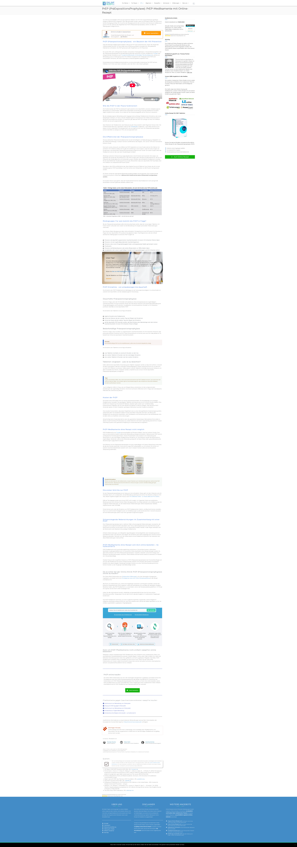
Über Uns (189, 72)
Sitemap (106, 832)
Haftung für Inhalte (109, 829)
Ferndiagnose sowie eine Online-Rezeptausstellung (136, 578)
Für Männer (125, 3)
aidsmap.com (130, 790)
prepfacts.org (140, 779)
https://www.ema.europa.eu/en (133, 722)
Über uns (184, 3)
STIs (141, 3)
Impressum (107, 825)
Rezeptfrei (157, 3)
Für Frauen (134, 3)
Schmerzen (166, 3)
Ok (186, 844)
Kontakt (106, 823)
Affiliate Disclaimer (109, 830)
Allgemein (148, 3)
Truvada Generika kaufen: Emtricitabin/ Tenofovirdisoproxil (136, 55)
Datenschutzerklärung (110, 827)
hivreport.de (134, 769)
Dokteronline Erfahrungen (129, 576)
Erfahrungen (175, 3)
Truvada (155, 53)
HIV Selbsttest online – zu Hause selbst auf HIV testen (144, 496)
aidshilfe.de (128, 780)
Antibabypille (134, 126)
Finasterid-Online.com (174, 830)
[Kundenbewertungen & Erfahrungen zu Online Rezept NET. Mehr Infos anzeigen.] (190, 28)
